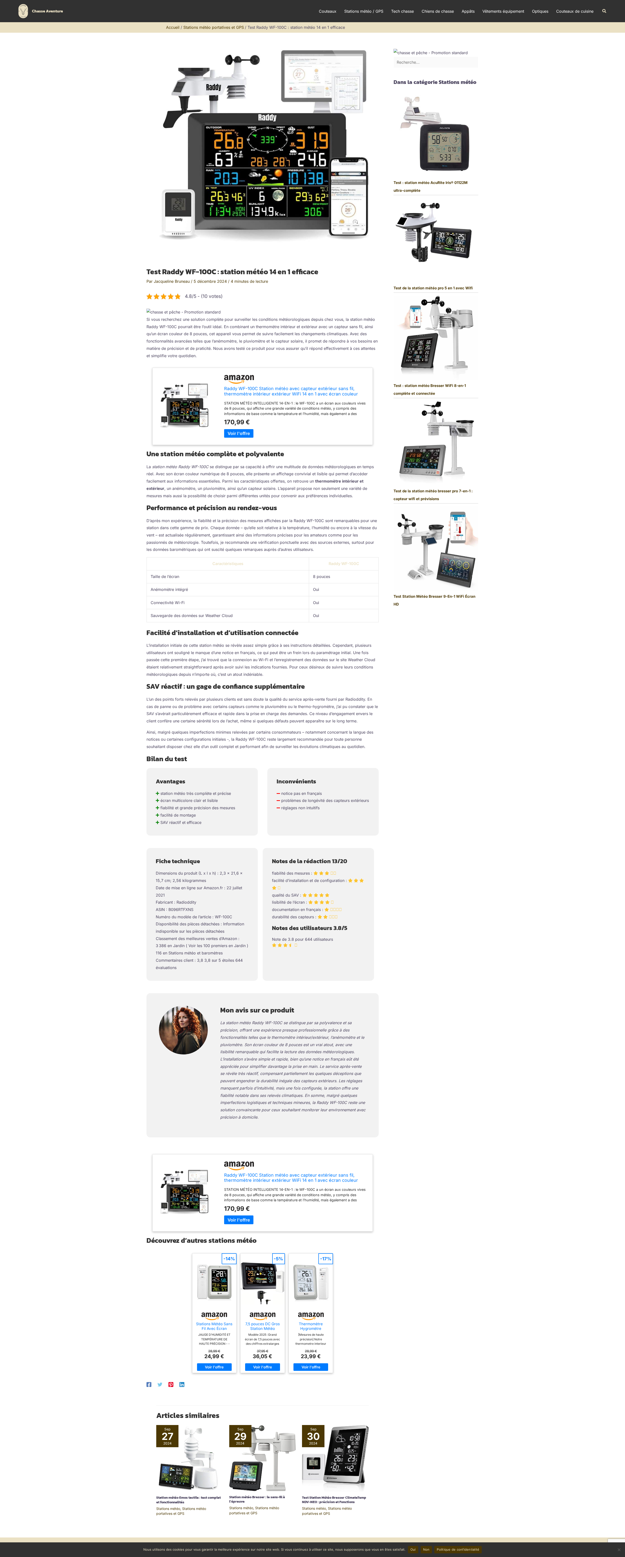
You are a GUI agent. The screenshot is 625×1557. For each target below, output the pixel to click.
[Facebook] (148, 1384)
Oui (413, 1549)
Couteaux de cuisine (575, 11)
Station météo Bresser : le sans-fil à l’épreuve (257, 1499)
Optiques (540, 11)
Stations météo (168, 1508)
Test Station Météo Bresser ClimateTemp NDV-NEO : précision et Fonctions (334, 1500)
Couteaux (327, 11)
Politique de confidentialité (458, 1549)
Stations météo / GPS (363, 11)
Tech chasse (402, 11)
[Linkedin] (181, 1384)
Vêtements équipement (503, 11)
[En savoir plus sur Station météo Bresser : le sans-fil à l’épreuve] (262, 1457)
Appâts (468, 11)
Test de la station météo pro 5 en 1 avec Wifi (433, 288)
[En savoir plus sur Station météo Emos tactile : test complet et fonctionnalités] (189, 1458)
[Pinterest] (170, 1384)
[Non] (618, 1549)
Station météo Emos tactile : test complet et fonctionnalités (188, 1500)
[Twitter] (159, 1384)
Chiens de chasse (438, 11)
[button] (604, 11)
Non (426, 1549)
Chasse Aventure (47, 11)
